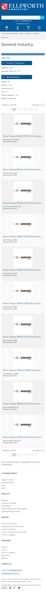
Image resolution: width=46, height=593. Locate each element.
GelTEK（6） (5, 82)
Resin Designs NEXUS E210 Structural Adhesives (23, 270)
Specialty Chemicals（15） (11, 71)
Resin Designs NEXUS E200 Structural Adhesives (23, 236)
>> (36, 109)
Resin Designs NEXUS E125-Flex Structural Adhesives (23, 203)
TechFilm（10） (7, 85)
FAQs (3, 488)
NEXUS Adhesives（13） (10, 95)
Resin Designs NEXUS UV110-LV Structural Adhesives (23, 437)
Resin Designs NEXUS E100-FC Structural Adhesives (23, 136)
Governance (5, 555)
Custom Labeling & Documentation (14, 532)
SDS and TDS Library (9, 524)
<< (10, 109)
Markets (28, 33)
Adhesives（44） (7, 68)
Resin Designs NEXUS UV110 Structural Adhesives (23, 404)
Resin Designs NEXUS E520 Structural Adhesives (23, 337)
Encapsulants (6, 506)
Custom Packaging (8, 535)
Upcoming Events (7, 483)
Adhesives (5, 500)
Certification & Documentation (12, 526)
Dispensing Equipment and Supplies (14, 509)
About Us (4, 547)
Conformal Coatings (8, 503)
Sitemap (4, 558)
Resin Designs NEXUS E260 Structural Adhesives (23, 303)
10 (41, 105)
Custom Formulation (8, 529)
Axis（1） (4, 92)
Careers (4, 550)
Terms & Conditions (8, 553)
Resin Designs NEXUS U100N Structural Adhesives (23, 370)
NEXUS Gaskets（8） (9, 98)
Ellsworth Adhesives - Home (12, 33)
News (3, 485)
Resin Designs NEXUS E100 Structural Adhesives (23, 169)
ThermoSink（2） (7, 88)
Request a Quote (7, 480)
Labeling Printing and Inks (10, 511)
